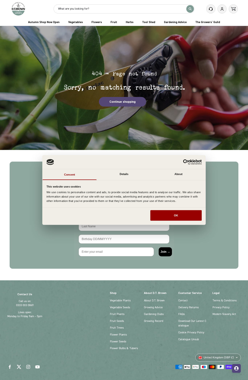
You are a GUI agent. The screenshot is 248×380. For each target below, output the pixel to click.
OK (176, 215)
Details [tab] (124, 174)
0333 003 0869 (25, 305)
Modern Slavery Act (224, 314)
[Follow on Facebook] (9, 366)
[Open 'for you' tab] (236, 368)
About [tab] (178, 174)
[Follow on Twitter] (19, 366)
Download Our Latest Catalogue (192, 323)
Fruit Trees (117, 328)
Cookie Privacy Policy (191, 332)
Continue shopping (122, 102)
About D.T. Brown (154, 300)
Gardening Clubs (154, 314)
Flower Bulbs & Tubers (124, 348)
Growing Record (153, 321)
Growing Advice (153, 307)
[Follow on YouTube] (37, 366)
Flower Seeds (118, 341)
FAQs (181, 314)
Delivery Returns (188, 307)
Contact (183, 300)
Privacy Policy (220, 307)
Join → (165, 251)
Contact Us (24, 294)
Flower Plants (118, 334)
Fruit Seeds (117, 321)
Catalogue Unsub (188, 339)
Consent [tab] (69, 174)
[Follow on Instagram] (28, 366)
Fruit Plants (117, 314)
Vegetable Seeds (120, 307)
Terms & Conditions (224, 300)
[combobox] (121, 9)
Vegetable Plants (120, 300)
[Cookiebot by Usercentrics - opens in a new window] (186, 162)
